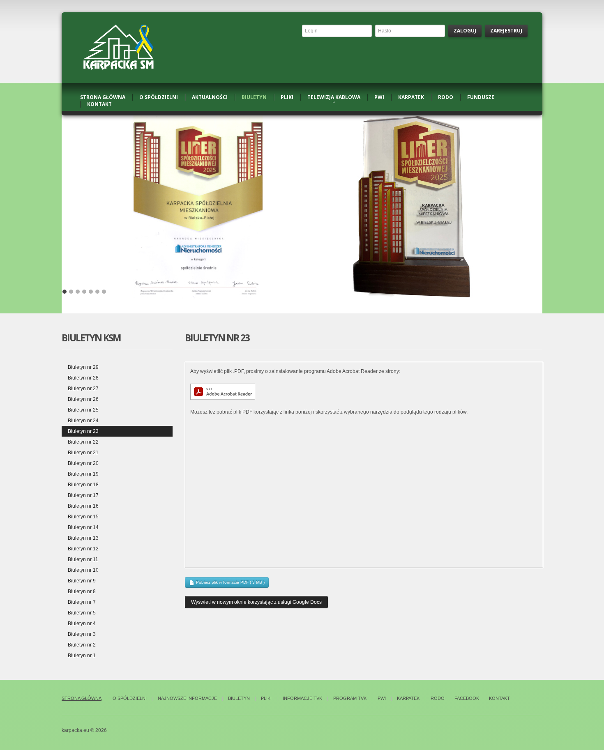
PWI (382, 698)
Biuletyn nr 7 (82, 602)
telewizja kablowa (333, 97)
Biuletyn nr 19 (83, 474)
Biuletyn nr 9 (82, 581)
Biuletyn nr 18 (83, 485)
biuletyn (254, 97)
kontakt (99, 104)
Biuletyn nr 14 (83, 527)
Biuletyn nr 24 (83, 420)
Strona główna (81, 698)
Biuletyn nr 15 (83, 517)
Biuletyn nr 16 (83, 506)
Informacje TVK (302, 698)
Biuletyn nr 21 (83, 453)
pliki (287, 97)
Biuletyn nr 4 (82, 623)
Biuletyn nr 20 (83, 463)
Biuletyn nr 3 (82, 634)
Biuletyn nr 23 (83, 431)
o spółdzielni (158, 97)
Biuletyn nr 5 (82, 613)
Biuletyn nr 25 (83, 410)
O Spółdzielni (130, 698)
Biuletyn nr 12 (83, 549)
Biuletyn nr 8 (82, 591)
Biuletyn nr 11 (83, 559)
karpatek (411, 97)
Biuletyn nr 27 (83, 388)
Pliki (266, 698)
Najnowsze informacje (187, 698)
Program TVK (350, 698)
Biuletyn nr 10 (83, 570)
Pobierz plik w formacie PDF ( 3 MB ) (230, 582)
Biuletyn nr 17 (83, 495)
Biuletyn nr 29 (83, 367)
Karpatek (408, 698)
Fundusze (480, 97)
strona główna (102, 97)
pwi (379, 97)
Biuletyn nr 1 (82, 655)
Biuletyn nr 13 (83, 538)
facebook (466, 698)
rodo (445, 97)
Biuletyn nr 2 (82, 645)
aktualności (210, 97)
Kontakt (499, 698)
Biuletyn (239, 698)
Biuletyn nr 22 (83, 442)
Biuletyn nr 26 (83, 399)
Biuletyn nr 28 (83, 378)
